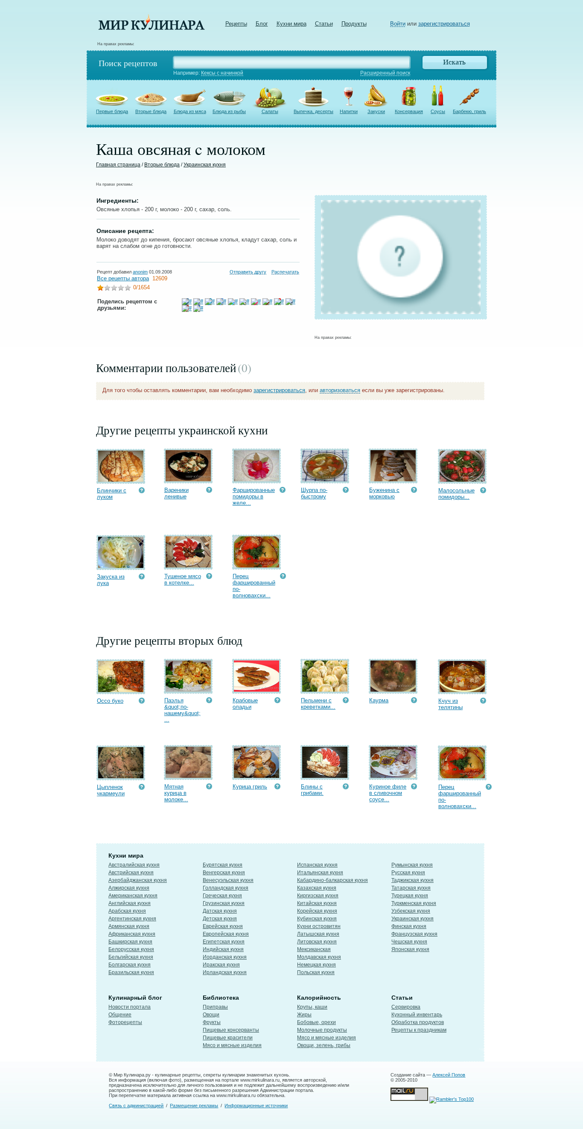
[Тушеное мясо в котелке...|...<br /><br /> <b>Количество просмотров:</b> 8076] (209, 577)
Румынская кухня (412, 865)
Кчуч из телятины (450, 704)
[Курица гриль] (256, 776)
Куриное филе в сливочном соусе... (387, 793)
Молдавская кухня (319, 957)
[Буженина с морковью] (393, 479)
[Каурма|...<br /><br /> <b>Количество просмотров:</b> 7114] (414, 701)
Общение (119, 1015)
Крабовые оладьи (245, 703)
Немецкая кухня (316, 965)
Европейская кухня (226, 934)
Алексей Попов (448, 1074)
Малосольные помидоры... (456, 493)
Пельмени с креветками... (318, 703)
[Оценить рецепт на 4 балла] (120, 288)
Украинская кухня (205, 165)
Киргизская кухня (317, 896)
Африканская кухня (131, 934)
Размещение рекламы (194, 1105)
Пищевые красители (228, 1038)
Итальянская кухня (320, 873)
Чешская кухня (409, 942)
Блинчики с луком (111, 493)
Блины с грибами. (312, 789)
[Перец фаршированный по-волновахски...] (256, 565)
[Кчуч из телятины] (462, 690)
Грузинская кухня (224, 903)
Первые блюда (112, 111)
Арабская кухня (127, 911)
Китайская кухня (317, 903)
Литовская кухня (317, 942)
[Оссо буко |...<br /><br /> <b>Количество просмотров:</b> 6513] (142, 701)
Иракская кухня (221, 965)
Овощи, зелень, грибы (323, 1045)
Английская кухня (129, 903)
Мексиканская (314, 949)
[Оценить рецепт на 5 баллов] (127, 288)
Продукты (354, 23)
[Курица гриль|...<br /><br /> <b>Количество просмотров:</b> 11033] (277, 787)
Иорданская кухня (225, 957)
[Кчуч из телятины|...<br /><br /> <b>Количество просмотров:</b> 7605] (483, 701)
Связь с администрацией (136, 1105)
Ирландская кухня (225, 972)
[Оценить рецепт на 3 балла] (114, 288)
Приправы (215, 1007)
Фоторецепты (125, 1022)
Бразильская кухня (131, 972)
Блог (262, 23)
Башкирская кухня (130, 942)
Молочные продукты (322, 1030)
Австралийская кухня (134, 865)
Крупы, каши (312, 1007)
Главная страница (118, 165)
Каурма (378, 700)
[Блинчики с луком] (120, 480)
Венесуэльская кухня (228, 880)
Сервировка (405, 1007)
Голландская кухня (225, 888)
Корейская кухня (317, 911)
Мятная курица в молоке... (176, 793)
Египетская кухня (224, 942)
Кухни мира (291, 23)
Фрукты (212, 1022)
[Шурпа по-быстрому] (324, 479)
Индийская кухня (223, 949)
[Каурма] (393, 690)
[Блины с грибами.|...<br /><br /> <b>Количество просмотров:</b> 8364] (346, 787)
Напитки (349, 111)
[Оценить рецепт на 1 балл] (100, 288)
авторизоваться (340, 390)
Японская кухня (410, 949)
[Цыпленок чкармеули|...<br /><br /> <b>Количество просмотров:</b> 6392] (142, 788)
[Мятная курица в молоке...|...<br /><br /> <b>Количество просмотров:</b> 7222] (209, 787)
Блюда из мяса (190, 111)
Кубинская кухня (317, 919)
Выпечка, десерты (313, 111)
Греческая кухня (222, 896)
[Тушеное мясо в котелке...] (188, 565)
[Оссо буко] (120, 690)
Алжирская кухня (128, 888)
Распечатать (285, 271)
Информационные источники (256, 1105)
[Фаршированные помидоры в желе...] (256, 479)
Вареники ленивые (176, 493)
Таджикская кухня (412, 880)
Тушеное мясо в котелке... (182, 579)
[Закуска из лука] (120, 566)
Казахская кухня (316, 888)
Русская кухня (408, 873)
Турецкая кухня (409, 896)
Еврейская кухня (223, 926)
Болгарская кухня (129, 965)
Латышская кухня (318, 934)
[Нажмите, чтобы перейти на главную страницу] (151, 28)
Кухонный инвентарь (416, 1015)
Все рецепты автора (123, 278)
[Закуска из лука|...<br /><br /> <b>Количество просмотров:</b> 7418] (142, 577)
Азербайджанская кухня (137, 880)
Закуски (376, 111)
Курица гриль (250, 786)
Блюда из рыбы (229, 111)
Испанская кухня (317, 865)
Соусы (438, 111)
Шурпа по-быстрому (314, 493)
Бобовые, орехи (316, 1022)
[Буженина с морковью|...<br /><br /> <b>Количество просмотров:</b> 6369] (414, 491)
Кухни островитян (319, 926)
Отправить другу (248, 271)
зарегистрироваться (444, 23)
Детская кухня (220, 919)
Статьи (324, 23)
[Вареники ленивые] (188, 479)
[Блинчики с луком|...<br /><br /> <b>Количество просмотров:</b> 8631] (142, 491)
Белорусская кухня (131, 949)
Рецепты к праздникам (418, 1030)
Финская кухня (408, 926)
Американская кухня (132, 896)
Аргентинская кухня (132, 919)
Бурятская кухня (222, 865)
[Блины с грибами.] (324, 776)
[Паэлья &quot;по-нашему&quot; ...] (188, 690)
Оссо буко (110, 701)
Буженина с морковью (384, 493)
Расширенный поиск (385, 73)
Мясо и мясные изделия (232, 1045)
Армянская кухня (128, 926)
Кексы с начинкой (222, 73)
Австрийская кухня (131, 873)
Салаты (270, 111)
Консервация (409, 111)
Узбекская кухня (410, 911)
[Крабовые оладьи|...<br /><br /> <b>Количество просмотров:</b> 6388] (277, 701)
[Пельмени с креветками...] (324, 690)
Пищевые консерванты (231, 1030)
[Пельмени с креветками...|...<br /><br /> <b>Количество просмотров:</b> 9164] (346, 701)
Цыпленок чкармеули (111, 790)
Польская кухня (316, 972)
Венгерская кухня (224, 873)
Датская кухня (220, 911)
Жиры (304, 1015)
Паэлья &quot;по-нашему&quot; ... (182, 710)
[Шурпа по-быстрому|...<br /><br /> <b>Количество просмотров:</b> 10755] (346, 491)
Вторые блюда (150, 111)
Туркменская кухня (413, 903)
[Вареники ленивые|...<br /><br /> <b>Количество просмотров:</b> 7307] (209, 491)
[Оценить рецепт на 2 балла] (107, 288)
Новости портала (129, 1007)
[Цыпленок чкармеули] (120, 776)
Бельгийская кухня (130, 957)
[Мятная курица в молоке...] (188, 776)
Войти (397, 23)
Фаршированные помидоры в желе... (254, 496)
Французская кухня (414, 934)
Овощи (211, 1015)
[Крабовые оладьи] (256, 690)
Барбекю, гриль (469, 111)
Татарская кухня (411, 888)
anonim (140, 271)
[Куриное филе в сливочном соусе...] (393, 776)
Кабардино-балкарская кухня (332, 880)
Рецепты (236, 23)
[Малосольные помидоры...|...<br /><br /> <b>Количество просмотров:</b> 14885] (483, 491)
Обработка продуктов (417, 1022)
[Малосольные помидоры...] (462, 480)
